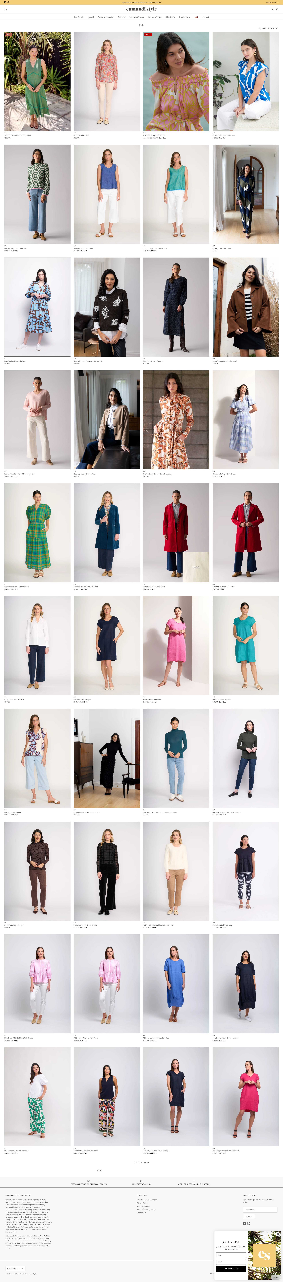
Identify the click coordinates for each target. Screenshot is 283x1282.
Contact (205, 17)
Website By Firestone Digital (28, 1274)
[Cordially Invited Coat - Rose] (246, 532)
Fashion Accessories (106, 17)
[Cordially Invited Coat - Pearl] (176, 532)
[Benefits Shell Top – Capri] (107, 194)
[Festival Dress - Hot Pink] (176, 645)
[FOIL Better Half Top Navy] (246, 871)
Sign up (249, 1216)
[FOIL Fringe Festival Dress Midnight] (176, 1096)
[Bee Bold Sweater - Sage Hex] (37, 194)
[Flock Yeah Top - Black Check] (107, 871)
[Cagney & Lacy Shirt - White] (107, 419)
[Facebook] (5, 2)
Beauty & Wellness (137, 17)
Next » (146, 1162)
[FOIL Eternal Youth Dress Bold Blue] (176, 983)
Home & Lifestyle (154, 17)
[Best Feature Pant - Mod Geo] (246, 194)
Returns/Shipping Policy (146, 1209)
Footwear (121, 17)
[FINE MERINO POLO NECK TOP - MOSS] (246, 758)
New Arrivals (78, 17)
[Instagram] (8, 2)
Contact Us (141, 1213)
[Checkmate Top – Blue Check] (246, 419)
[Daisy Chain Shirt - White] (37, 645)
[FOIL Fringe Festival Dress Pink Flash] (246, 1096)
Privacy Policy (142, 1203)
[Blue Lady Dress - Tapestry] (176, 307)
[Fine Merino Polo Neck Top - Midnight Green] (176, 758)
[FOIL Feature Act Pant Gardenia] (37, 1096)
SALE (196, 17)
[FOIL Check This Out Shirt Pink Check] (37, 983)
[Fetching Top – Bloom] (37, 758)
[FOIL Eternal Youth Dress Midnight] (246, 983)
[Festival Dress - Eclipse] (107, 645)
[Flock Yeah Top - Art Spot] (37, 871)
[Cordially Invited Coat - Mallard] (107, 532)
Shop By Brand (184, 17)
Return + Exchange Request (147, 1200)
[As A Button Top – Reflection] (246, 81)
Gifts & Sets (170, 17)
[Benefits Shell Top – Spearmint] (176, 194)
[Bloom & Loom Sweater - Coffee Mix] (107, 307)
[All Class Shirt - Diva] (107, 81)
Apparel (91, 17)
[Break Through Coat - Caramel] (246, 307)
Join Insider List (231, 1268)
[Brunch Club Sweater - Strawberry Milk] (37, 419)
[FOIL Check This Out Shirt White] (107, 983)
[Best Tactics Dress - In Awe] (37, 307)
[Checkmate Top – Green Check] (37, 532)
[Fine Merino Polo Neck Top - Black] (107, 758)
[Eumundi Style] (141, 9)
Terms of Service (143, 1206)
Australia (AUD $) (271, 2)
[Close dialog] (278, 1234)
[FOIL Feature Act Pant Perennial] (107, 1096)
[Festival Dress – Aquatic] (246, 645)
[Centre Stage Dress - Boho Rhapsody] (176, 419)
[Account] (272, 9)
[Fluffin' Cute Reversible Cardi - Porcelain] (176, 871)
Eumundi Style (15, 1274)
